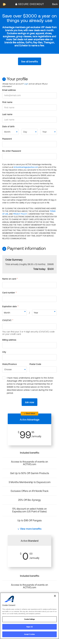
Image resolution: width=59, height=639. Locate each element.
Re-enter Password (11, 151)
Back (55, 4)
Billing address (9, 340)
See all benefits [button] (29, 61)
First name (7, 102)
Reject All (29, 627)
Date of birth (8, 126)
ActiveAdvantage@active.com (25, 167)
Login (26, 84)
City (4, 352)
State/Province (9, 364)
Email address (9, 90)
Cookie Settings (29, 619)
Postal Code (35, 364)
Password (7, 139)
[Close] (55, 596)
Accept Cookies (29, 634)
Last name (7, 114)
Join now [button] (29, 402)
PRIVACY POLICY (20, 214)
